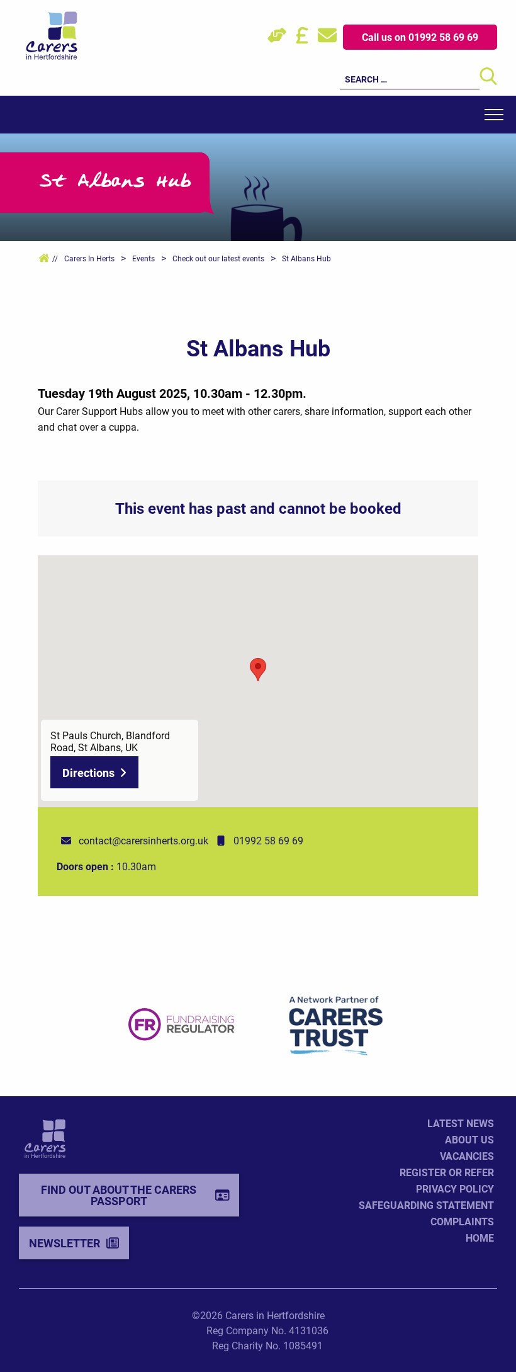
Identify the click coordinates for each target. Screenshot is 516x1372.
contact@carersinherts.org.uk (143, 840)
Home (480, 1237)
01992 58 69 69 (268, 840)
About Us (469, 1139)
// (54, 258)
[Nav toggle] (494, 114)
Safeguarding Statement (426, 1204)
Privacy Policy (455, 1188)
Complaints (462, 1221)
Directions (88, 772)
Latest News (460, 1123)
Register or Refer (447, 1172)
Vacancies (467, 1155)
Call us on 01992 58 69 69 (420, 36)
